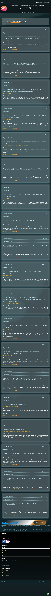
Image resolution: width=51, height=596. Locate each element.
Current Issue (6, 572)
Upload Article (40, 14)
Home (5, 547)
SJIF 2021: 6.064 (31, 12)
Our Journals (6, 578)
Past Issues (6, 570)
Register (5, 552)
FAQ (5, 550)
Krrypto (44, 581)
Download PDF (14, 49)
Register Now (39, 522)
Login (5, 555)
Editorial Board (6, 575)
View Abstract (5, 49)
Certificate (48, 14)
